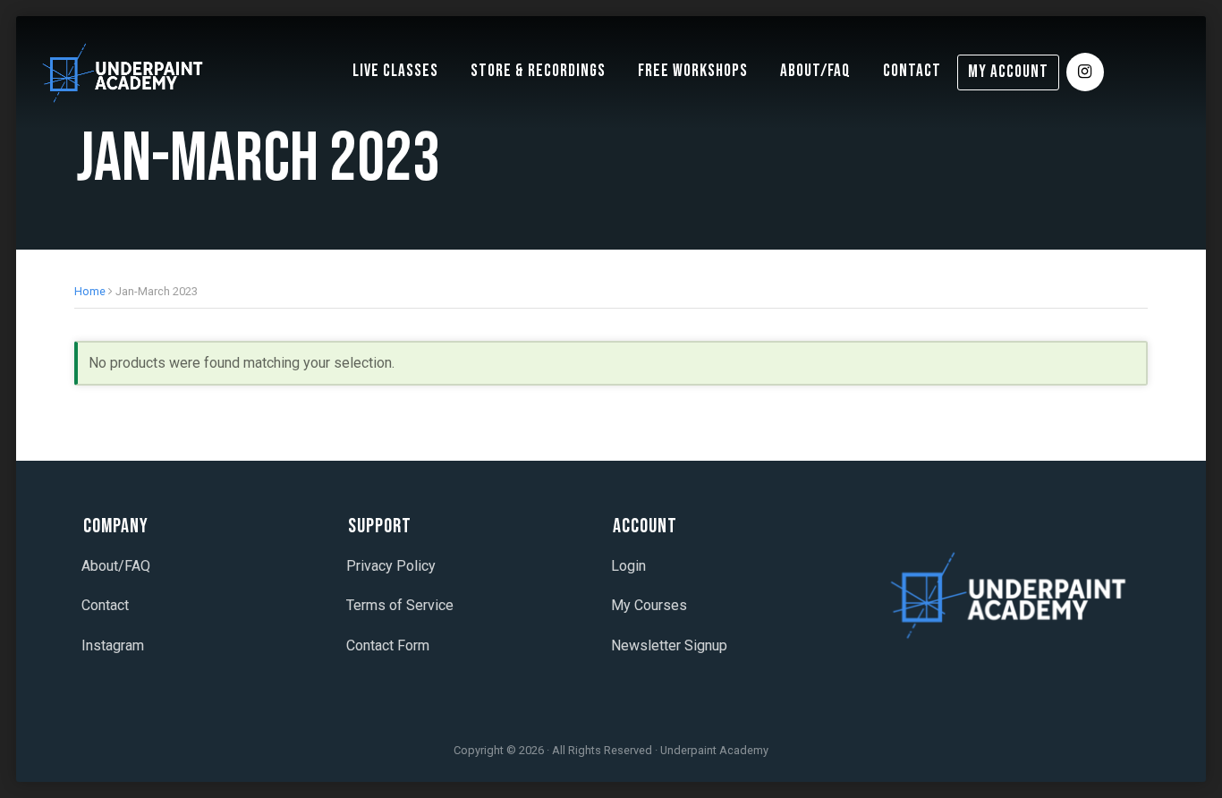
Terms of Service (400, 605)
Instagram (112, 645)
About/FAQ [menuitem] (815, 71)
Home (90, 291)
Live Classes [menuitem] (395, 71)
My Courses (649, 605)
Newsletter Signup (669, 645)
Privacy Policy (391, 565)
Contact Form (387, 645)
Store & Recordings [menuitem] (538, 71)
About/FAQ (115, 565)
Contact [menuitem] (912, 71)
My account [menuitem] (1008, 72)
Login (628, 565)
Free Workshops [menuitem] (693, 71)
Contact (105, 605)
